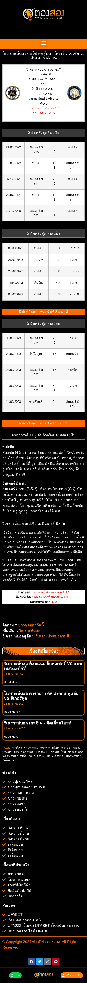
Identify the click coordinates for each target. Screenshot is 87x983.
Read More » (12, 682)
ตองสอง (53, 942)
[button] (43, 43)
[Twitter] (39, 961)
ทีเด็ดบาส (57, 756)
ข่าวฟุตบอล (31, 747)
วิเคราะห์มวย (73, 756)
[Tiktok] (47, 961)
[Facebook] (31, 961)
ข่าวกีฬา (17, 747)
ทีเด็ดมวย (8, 760)
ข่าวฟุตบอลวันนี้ (31, 625)
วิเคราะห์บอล (10, 756)
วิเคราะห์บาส (42, 756)
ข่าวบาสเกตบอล (23, 752)
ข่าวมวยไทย (58, 752)
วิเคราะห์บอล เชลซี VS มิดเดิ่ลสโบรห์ (37, 723)
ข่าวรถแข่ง (42, 752)
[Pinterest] (55, 961)
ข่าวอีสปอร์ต (75, 752)
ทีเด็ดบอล (26, 756)
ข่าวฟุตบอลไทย (49, 747)
